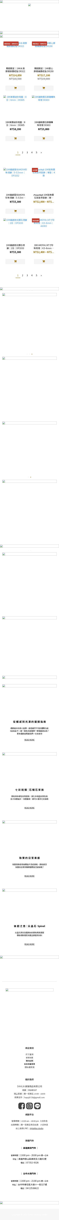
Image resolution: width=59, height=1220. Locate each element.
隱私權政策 (29, 1067)
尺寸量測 (29, 1054)
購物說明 (29, 1060)
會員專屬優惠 (29, 1064)
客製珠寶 (29, 1057)
